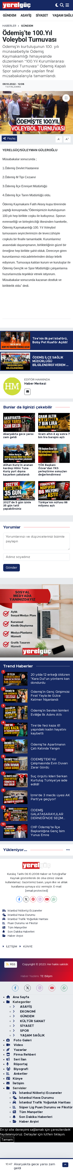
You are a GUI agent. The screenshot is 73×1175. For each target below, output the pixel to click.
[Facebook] (19, 899)
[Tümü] (68, 849)
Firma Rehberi (24, 1054)
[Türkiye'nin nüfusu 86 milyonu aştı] (54, 490)
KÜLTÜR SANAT (32, 1021)
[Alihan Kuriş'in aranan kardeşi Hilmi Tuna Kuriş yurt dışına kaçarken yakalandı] (19, 453)
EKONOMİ (27, 1011)
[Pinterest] (33, 899)
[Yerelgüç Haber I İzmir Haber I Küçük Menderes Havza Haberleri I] (16, 5)
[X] (26, 899)
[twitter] (27, 988)
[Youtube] (47, 899)
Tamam (7, 1139)
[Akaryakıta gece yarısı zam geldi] (19, 422)
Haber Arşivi (15, 935)
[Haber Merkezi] (12, 386)
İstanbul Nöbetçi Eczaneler (25, 910)
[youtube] (52, 988)
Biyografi (20, 1069)
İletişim (18, 1083)
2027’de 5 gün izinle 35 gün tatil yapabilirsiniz (17, 505)
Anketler (20, 1073)
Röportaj (20, 1064)
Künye (18, 1078)
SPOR (24, 1030)
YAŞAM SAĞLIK (32, 1035)
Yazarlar (20, 1049)
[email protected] (36, 890)
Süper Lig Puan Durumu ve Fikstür (46, 1107)
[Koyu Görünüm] (56, 5)
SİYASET (42, 15)
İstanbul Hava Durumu (21, 915)
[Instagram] (40, 899)
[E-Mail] (27, 392)
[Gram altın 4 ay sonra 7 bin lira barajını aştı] (54, 422)
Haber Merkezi (35, 383)
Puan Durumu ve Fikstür (23, 923)
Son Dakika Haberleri (21, 931)
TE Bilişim (46, 976)
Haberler (9, 26)
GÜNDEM (9, 15)
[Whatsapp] (54, 899)
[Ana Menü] (67, 5)
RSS (12, 964)
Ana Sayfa (21, 997)
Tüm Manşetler (17, 927)
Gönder (11, 567)
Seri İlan (19, 1059)
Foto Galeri (22, 1040)
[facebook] (15, 988)
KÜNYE (28, 946)
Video (18, 1045)
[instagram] (39, 988)
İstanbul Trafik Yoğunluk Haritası (28, 919)
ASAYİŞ (26, 15)
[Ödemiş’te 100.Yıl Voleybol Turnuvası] (36, 112)
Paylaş (11, 138)
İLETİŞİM (11, 946)
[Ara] (62, 5)
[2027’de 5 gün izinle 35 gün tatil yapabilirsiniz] (19, 490)
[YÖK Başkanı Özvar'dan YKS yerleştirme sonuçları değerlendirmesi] (54, 453)
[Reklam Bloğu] (36, 620)
